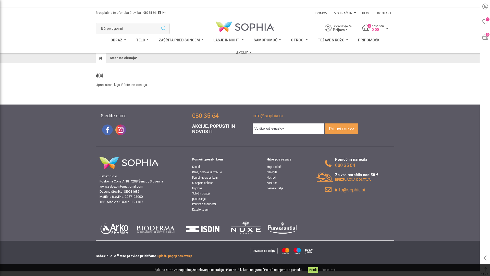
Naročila (272, 172)
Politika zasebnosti (204, 204)
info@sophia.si (268, 115)
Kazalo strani (200, 209)
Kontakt (196, 167)
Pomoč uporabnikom (205, 177)
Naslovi (271, 177)
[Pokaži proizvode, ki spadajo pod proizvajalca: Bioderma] (156, 227)
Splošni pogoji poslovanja (174, 256)
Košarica (272, 183)
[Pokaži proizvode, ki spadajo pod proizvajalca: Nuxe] (246, 227)
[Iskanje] (163, 28)
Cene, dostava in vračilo (207, 172)
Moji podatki (274, 167)
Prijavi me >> (341, 128)
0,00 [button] (375, 29)
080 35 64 (149, 13)
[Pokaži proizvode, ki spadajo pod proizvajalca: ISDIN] (203, 227)
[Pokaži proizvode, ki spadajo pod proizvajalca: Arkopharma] (114, 227)
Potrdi (313, 270)
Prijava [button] (339, 29)
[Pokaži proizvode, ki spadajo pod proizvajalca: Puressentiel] (282, 227)
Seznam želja (275, 188)
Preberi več (329, 270)
